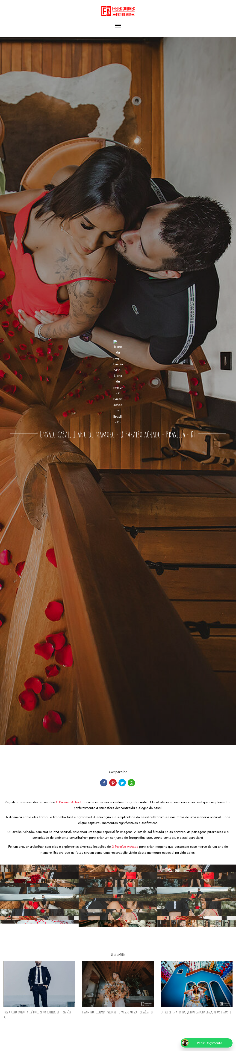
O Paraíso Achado (69, 801)
